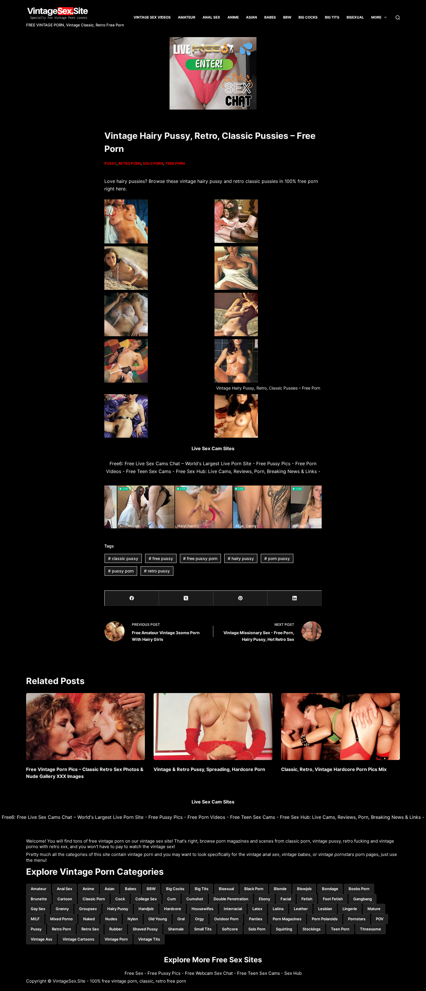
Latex (257, 908)
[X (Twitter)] (186, 598)
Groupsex (88, 908)
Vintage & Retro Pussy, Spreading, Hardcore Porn (209, 769)
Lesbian (325, 908)
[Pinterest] (240, 598)
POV (379, 919)
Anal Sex (211, 17)
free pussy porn (200, 558)
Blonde (280, 888)
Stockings (312, 929)
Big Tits (201, 888)
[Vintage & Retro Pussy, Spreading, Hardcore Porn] (213, 726)
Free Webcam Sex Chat (209, 973)
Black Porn (253, 888)
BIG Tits (332, 17)
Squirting (284, 929)
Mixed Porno (61, 919)
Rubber (115, 929)
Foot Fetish (333, 899)
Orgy (199, 919)
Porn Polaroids (325, 919)
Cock (120, 899)
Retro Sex (90, 929)
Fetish (306, 899)
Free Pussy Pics (273, 463)
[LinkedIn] (294, 598)
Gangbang (362, 899)
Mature (374, 908)
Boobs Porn (359, 888)
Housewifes (202, 908)
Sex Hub (293, 973)
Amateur (186, 17)
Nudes (111, 919)
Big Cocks (308, 17)
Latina (278, 908)
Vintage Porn (116, 939)
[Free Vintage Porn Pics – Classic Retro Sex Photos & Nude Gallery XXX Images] (85, 726)
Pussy (110, 163)
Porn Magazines (287, 919)
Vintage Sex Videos (152, 17)
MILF (35, 919)
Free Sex (134, 973)
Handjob (146, 908)
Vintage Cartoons (78, 939)
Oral (181, 919)
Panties (255, 919)
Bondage (330, 888)
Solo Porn (153, 163)
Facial (286, 899)
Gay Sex (38, 908)
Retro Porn (130, 163)
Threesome (370, 929)
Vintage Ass (41, 939)
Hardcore (172, 908)
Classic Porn (94, 899)
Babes (270, 17)
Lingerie (350, 908)
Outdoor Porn (226, 919)
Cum (171, 899)
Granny (62, 908)
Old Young (157, 919)
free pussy (161, 558)
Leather (301, 908)
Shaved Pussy (145, 929)
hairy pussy (241, 558)
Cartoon (64, 899)
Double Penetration (231, 899)
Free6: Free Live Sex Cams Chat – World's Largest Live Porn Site (180, 463)
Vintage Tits (149, 939)
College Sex (146, 899)
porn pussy (277, 558)
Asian (251, 17)
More (376, 17)
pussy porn (121, 570)
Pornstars (356, 919)
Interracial (233, 908)
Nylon (133, 919)
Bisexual (355, 17)
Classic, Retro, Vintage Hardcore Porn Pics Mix (334, 769)
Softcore (230, 929)
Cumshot (194, 899)
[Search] (398, 17)
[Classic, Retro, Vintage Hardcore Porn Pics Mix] (340, 726)
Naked (89, 919)
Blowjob (304, 888)
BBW (287, 17)
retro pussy (157, 570)
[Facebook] (132, 598)
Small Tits (203, 929)
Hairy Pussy (117, 908)
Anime (233, 17)
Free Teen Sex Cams (148, 471)
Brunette (39, 899)
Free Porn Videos (206, 817)
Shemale (176, 929)
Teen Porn (175, 163)
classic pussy (123, 558)
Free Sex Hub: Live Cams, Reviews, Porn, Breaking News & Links (246, 471)
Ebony (264, 899)
